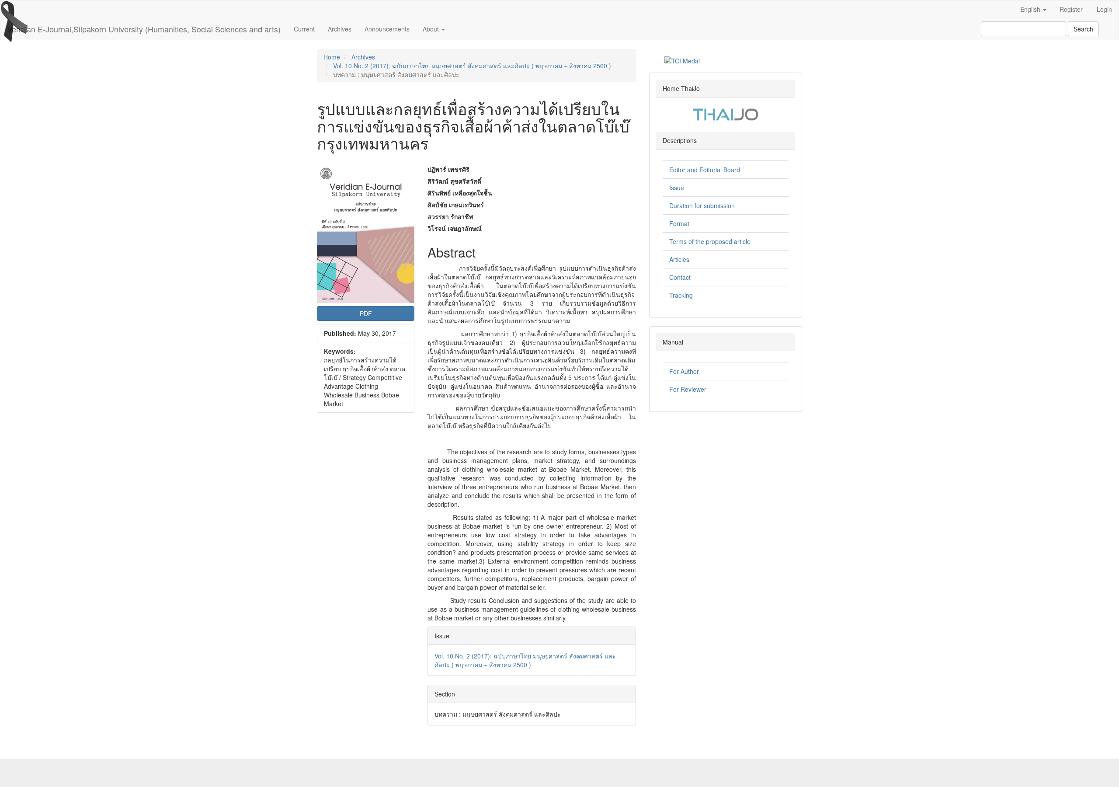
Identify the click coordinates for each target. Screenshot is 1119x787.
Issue (676, 187)
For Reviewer (687, 389)
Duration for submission (702, 205)
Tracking (681, 295)
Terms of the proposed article (710, 241)
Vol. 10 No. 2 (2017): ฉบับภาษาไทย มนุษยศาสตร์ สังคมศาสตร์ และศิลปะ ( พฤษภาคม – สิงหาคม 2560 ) (472, 65)
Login (1104, 9)
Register (1071, 9)
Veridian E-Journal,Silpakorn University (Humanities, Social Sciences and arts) (144, 29)
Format (679, 223)
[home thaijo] (725, 113)
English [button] (1031, 9)
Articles (679, 259)
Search (1083, 28)
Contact (680, 277)
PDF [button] (366, 313)
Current (304, 28)
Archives (339, 28)
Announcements (387, 28)
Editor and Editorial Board (704, 169)
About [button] (432, 28)
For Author (684, 371)
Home (331, 56)
